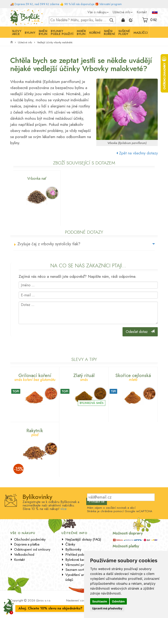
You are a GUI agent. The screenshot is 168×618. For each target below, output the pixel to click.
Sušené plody (124, 32)
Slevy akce (16, 32)
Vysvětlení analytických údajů (82, 577)
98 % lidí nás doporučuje (79, 4)
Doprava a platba (26, 544)
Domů (14, 11)
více (63, 508)
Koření (94, 32)
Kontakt (142, 12)
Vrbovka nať (36, 178)
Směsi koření (109, 32)
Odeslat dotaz (138, 331)
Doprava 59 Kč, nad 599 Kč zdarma (37, 4)
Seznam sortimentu (79, 569)
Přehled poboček (78, 554)
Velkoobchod (24, 554)
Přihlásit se (96, 501)
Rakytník (34, 432)
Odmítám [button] (118, 601)
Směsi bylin (43, 32)
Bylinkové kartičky (78, 559)
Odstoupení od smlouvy (32, 549)
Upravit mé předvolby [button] (107, 608)
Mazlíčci (141, 32)
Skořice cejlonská (133, 377)
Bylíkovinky (73, 549)
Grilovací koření (34, 377)
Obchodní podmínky (29, 539)
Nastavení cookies (78, 600)
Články (70, 544)
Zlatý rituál (84, 377)
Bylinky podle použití (62, 32)
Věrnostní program (110, 4)
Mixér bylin (81, 32)
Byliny (30, 32)
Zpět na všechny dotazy (138, 153)
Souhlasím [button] (99, 601)
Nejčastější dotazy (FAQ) (83, 539)
